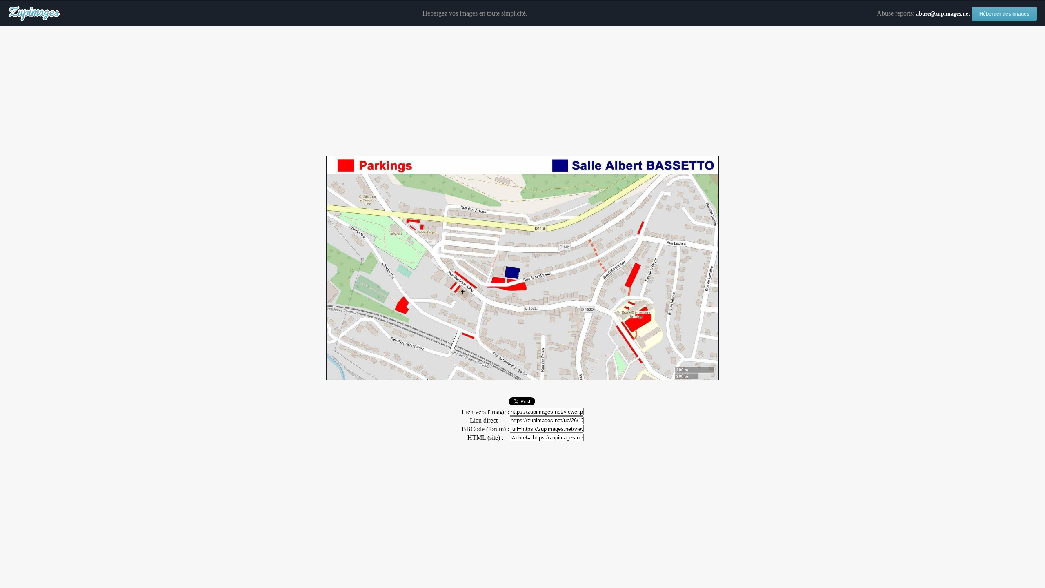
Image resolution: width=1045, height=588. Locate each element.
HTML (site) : (485, 437)
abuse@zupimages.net (943, 14)
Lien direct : (485, 420)
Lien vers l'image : (485, 411)
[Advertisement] (522, 91)
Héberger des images (1004, 14)
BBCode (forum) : (485, 428)
